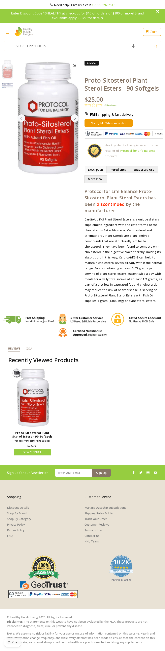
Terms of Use (93, 530)
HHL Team (92, 541)
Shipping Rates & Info (99, 513)
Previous (21, 118)
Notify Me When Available (108, 123)
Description (95, 169)
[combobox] (81, 46)
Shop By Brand (17, 513)
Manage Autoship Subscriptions (105, 508)
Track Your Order (96, 519)
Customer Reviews (97, 524)
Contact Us (92, 536)
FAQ (10, 536)
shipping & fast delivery (111, 114)
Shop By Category (19, 519)
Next (74, 118)
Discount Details (18, 508)
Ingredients (118, 169)
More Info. (95, 179)
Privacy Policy (16, 524)
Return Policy (15, 530)
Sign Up (101, 473)
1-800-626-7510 (103, 5)
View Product (32, 452)
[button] (134, 46)
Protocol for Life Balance (138, 151)
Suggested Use (144, 169)
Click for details (91, 18)
